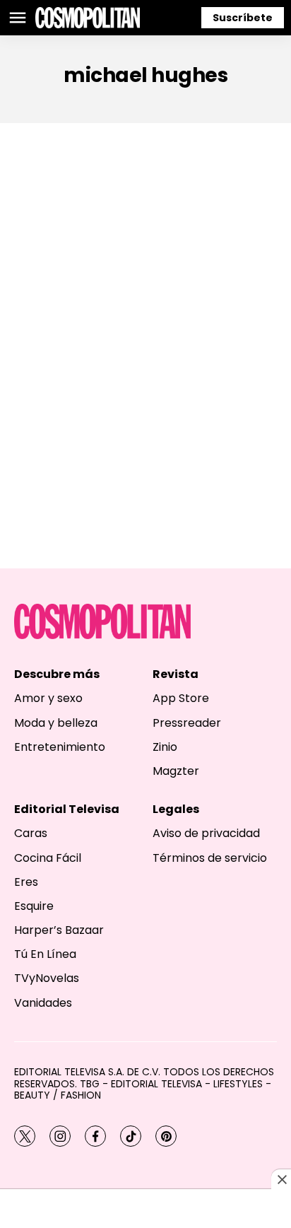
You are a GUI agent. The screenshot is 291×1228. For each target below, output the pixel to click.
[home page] (87, 17)
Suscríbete (243, 18)
